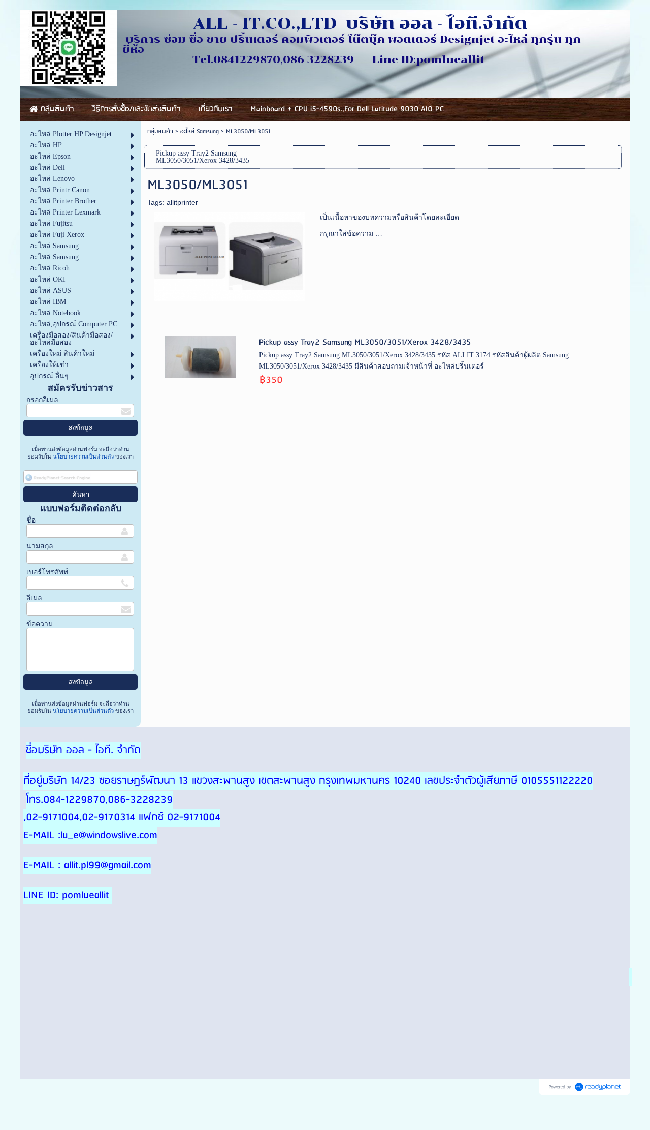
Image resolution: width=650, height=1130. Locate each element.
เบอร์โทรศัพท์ (47, 572)
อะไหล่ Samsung (199, 131)
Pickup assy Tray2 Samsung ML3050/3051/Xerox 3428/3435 (365, 342)
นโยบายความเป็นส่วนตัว (83, 456)
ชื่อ (31, 520)
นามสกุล (39, 546)
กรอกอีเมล (42, 400)
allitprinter (182, 202)
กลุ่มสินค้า (160, 131)
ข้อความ (39, 624)
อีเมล (34, 598)
